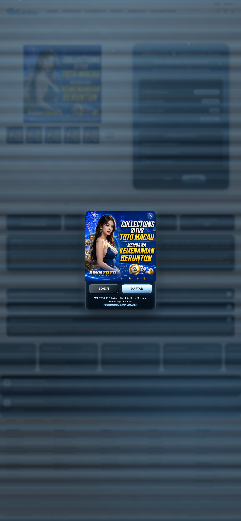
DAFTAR (137, 288)
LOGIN (104, 288)
